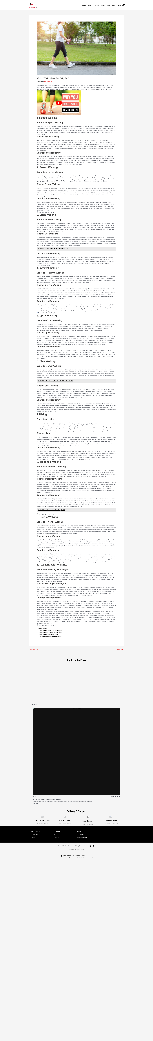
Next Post (120, 649)
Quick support (65, 766)
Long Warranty (110, 766)
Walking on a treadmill (102, 470)
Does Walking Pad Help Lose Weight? (51, 630)
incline (55, 324)
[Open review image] (46, 722)
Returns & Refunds (42, 766)
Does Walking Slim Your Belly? (49, 634)
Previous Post (33, 649)
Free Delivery (87, 767)
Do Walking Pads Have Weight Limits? (51, 632)
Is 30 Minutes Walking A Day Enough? (51, 636)
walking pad (40, 81)
